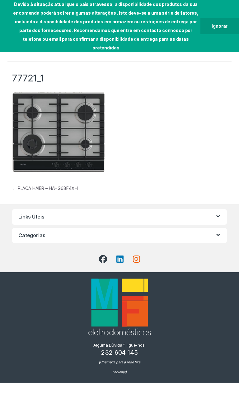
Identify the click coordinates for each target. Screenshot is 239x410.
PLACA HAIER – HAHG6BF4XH (44, 188)
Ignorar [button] (219, 26)
